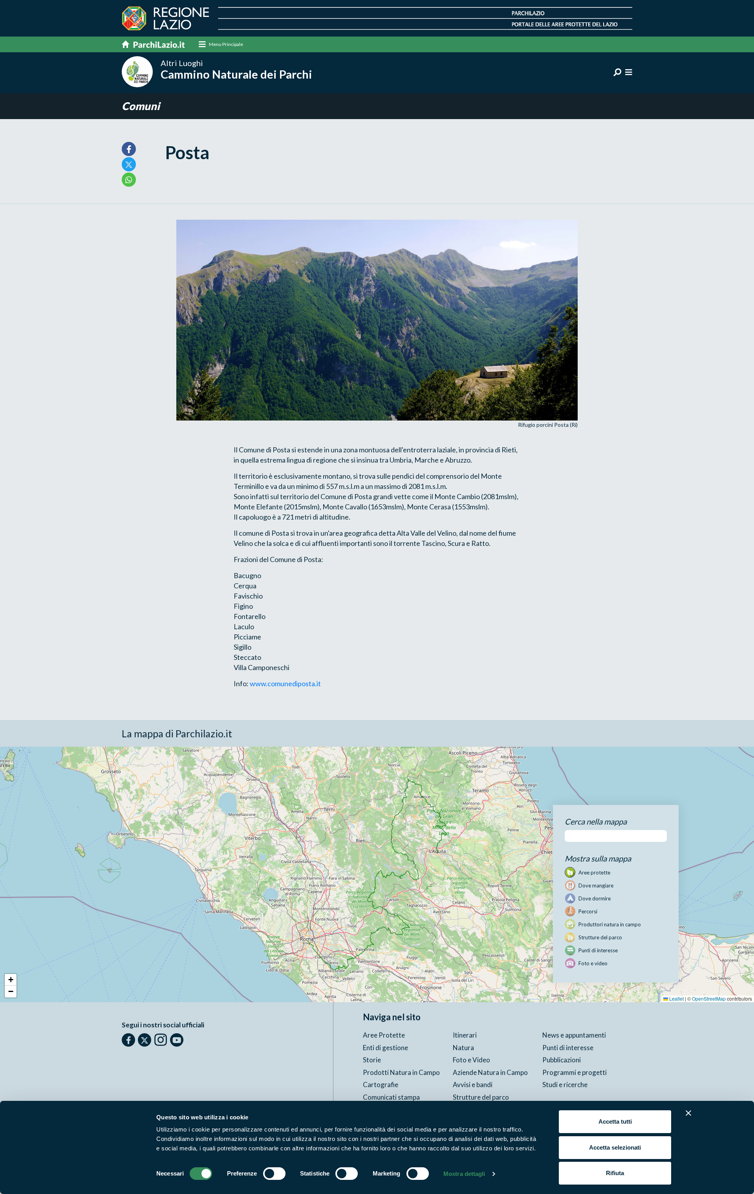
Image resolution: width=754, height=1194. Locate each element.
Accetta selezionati (615, 1147)
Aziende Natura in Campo (490, 1072)
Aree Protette (384, 1035)
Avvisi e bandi (472, 1084)
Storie (372, 1060)
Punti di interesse (567, 1047)
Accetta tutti (615, 1121)
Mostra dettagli (464, 1173)
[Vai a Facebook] (128, 1040)
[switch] (274, 1173)
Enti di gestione (385, 1047)
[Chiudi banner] (688, 1113)
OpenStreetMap (709, 998)
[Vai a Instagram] (160, 1039)
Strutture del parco (481, 1097)
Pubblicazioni (561, 1060)
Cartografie (380, 1084)
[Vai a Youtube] (176, 1040)
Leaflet (676, 998)
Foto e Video (471, 1060)
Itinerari (465, 1035)
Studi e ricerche (564, 1084)
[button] (10, 980)
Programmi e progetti (574, 1072)
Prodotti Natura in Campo (401, 1072)
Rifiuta (615, 1173)
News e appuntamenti (574, 1035)
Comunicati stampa (391, 1097)
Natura (463, 1047)
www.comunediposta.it (285, 683)
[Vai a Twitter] (144, 1040)
